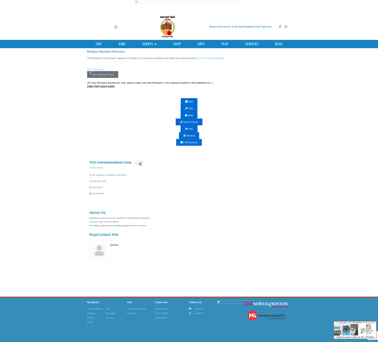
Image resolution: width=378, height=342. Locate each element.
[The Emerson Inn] (355, 329)
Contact (227, 26)
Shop (177, 44)
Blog (278, 44)
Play (224, 44)
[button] (90, 72)
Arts (201, 44)
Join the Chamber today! (210, 58)
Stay (99, 44)
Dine (122, 44)
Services (251, 44)
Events (147, 44)
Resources (215, 26)
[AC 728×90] (189, 6)
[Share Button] (138, 162)
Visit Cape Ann (263, 26)
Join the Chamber (243, 26)
